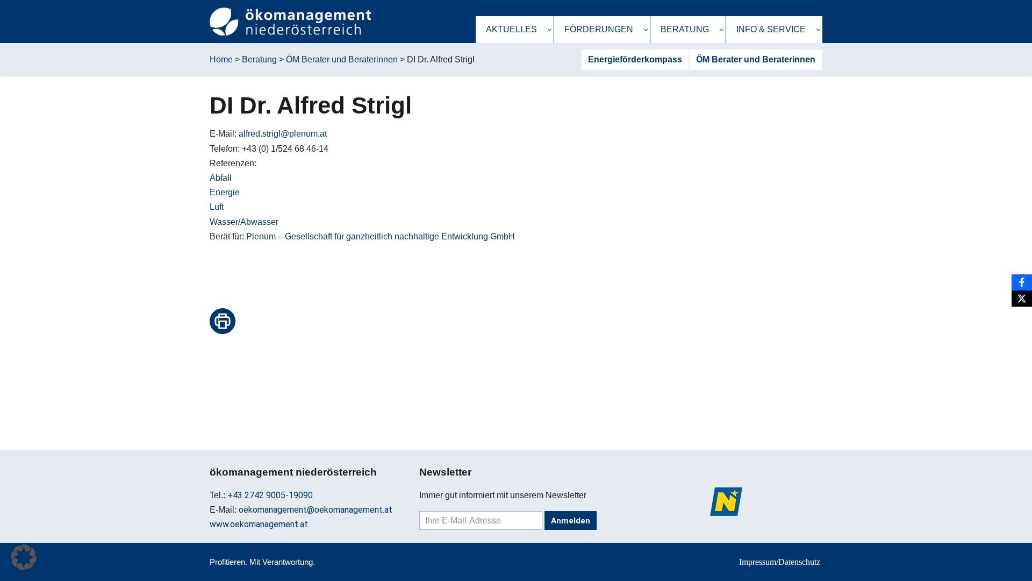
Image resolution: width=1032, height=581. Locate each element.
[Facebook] (1022, 282)
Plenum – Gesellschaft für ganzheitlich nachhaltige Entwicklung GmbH (380, 236)
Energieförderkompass (635, 59)
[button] (549, 30)
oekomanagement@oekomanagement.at (315, 510)
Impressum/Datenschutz (779, 561)
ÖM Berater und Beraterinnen (755, 59)
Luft (217, 206)
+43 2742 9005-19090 (270, 495)
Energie (225, 192)
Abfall (221, 177)
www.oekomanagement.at (259, 524)
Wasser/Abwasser (244, 221)
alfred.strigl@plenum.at (283, 133)
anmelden (570, 521)
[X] (1022, 298)
